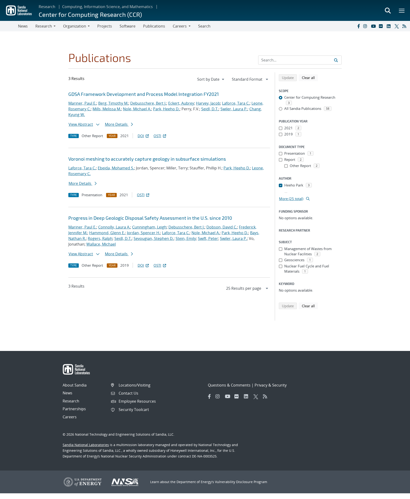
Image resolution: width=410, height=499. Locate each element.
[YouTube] (374, 26)
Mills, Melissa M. (107, 109)
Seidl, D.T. (210, 109)
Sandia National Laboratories (86, 445)
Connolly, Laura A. (114, 227)
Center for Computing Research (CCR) (90, 14)
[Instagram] (366, 26)
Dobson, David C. (221, 227)
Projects (104, 26)
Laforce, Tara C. (236, 103)
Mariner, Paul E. (82, 103)
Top (395, 493)
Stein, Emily (186, 238)
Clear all (310, 77)
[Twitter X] (397, 26)
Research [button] (43, 26)
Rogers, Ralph (100, 238)
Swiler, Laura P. (233, 109)
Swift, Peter (208, 238)
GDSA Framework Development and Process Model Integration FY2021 (143, 94)
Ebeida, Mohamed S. (116, 168)
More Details (117, 124)
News (23, 26)
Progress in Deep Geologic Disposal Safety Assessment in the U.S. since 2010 (150, 218)
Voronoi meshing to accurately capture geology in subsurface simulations (147, 159)
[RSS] (405, 26)
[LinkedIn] (389, 26)
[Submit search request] (336, 60)
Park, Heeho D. (166, 109)
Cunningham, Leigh (149, 227)
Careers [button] (180, 26)
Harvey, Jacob (208, 103)
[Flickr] (382, 26)
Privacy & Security (271, 385)
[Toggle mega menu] (402, 10)
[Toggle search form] (387, 10)
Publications (154, 26)
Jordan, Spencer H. (143, 232)
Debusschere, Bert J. (148, 103)
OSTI (157, 135)
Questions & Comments (229, 385)
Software (127, 26)
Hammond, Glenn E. (107, 232)
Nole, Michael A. (137, 109)
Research (47, 6)
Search (204, 26)
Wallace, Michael (101, 244)
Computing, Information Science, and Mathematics (107, 6)
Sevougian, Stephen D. (154, 238)
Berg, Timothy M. (113, 103)
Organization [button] (74, 26)
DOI (141, 135)
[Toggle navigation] (9, 26)
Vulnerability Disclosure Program (241, 482)
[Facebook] (358, 26)
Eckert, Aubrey (181, 103)
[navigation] (211, 79)
